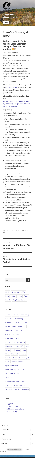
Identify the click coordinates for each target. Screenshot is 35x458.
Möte (24, 350)
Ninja (20, 296)
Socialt (7, 300)
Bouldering (19, 319)
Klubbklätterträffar (18, 292)
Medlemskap (6, 439)
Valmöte (8, 389)
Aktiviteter (5, 430)
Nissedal (14, 354)
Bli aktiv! (4, 425)
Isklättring (19, 338)
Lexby (7, 350)
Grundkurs (20, 330)
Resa (7, 362)
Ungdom (14, 377)
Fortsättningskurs (19, 326)
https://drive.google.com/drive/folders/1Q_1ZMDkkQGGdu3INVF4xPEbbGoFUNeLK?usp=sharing (17, 103)
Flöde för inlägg (12, 406)
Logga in (10, 404)
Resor (26, 296)
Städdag (21, 369)
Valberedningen (20, 385)
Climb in (8, 323)
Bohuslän (8, 319)
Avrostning (24, 315)
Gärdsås (8, 334)
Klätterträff (19, 346)
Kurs (7, 296)
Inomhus (16, 334)
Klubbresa (9, 346)
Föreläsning (9, 330)
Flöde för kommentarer (15, 409)
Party (15, 358)
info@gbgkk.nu (11, 87)
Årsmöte (25, 389)
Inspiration (9, 338)
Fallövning (18, 323)
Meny (6, 23)
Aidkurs (15, 315)
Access (8, 315)
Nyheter (5, 233)
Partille (8, 358)
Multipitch (16, 350)
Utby (23, 381)
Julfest (7, 342)
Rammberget (24, 358)
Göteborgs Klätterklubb (10, 16)
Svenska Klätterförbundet (15, 373)
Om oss (4, 443)
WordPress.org (12, 411)
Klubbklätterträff (18, 342)
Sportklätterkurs (11, 366)
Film (25, 323)
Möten (13, 296)
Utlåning (8, 385)
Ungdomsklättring (19, 300)
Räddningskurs (17, 362)
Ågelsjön (17, 389)
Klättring (4, 434)
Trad (7, 377)
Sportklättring (10, 369)
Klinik (7, 292)
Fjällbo (7, 326)
